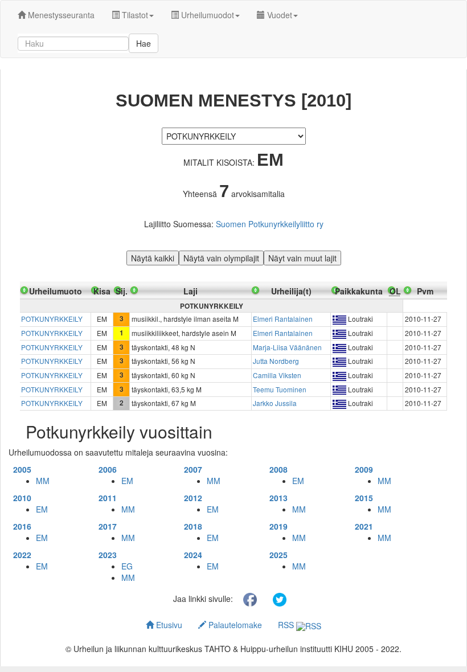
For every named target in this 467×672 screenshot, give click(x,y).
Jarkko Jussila (275, 403)
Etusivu (168, 624)
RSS (287, 624)
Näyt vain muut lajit (302, 258)
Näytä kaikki (152, 258)
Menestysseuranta (60, 15)
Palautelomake (234, 624)
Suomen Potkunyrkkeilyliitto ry (269, 224)
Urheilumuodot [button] (206, 15)
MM (43, 480)
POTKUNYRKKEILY (52, 318)
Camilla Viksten (277, 375)
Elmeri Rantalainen (283, 318)
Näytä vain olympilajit (221, 258)
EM (127, 480)
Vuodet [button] (278, 15)
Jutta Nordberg (276, 361)
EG (127, 566)
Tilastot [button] (134, 15)
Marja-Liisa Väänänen (287, 347)
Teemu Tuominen (279, 389)
